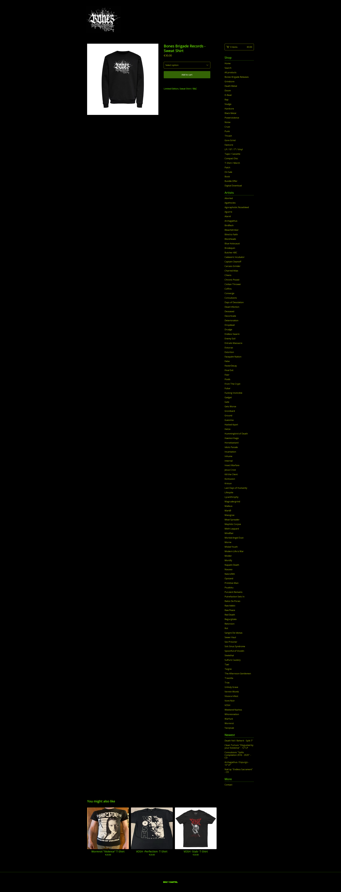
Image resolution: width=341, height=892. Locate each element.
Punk (227, 131)
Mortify (228, 560)
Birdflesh (229, 225)
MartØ (228, 510)
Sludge (228, 104)
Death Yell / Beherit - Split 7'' (239, 740)
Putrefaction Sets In (234, 596)
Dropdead (230, 325)
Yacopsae (229, 727)
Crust (227, 126)
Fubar (227, 388)
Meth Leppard (232, 528)
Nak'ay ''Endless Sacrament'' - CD (239, 771)
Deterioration (231, 320)
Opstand (229, 578)
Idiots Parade (231, 447)
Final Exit (229, 370)
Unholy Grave (231, 687)
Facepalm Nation (233, 356)
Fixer (227, 374)
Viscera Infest (231, 696)
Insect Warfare (232, 465)
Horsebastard (231, 442)
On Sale (228, 172)
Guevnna (229, 420)
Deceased (229, 311)
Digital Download (233, 185)
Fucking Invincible (233, 392)
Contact (228, 784)
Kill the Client (231, 474)
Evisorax (229, 347)
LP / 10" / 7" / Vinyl (234, 149)
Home (228, 63)
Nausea (228, 569)
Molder (228, 555)
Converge (229, 293)
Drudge (228, 329)
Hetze (227, 429)
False (227, 361)
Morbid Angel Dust (234, 537)
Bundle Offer (231, 181)
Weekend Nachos (233, 709)
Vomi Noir (230, 700)
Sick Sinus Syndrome (235, 646)
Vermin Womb (232, 691)
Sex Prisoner (231, 641)
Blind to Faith (231, 234)
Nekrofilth (230, 573)
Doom (228, 90)
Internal (229, 460)
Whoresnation (232, 714)
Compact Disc (231, 158)
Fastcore (229, 144)
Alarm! (228, 216)
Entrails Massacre (233, 343)
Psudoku (229, 587)
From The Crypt (232, 383)
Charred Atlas (231, 270)
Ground (228, 415)
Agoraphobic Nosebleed (237, 207)
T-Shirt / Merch (232, 162)
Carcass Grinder (232, 266)
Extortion (229, 352)
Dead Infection (232, 306)
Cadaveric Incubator (235, 257)
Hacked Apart (231, 424)
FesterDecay (231, 365)
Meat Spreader (232, 519)
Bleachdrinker (232, 229)
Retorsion (229, 623)
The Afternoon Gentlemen (238, 673)
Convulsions (231, 297)
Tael (227, 664)
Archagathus (231, 220)
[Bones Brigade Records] (103, 19)
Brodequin (230, 248)
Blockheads (230, 239)
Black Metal (230, 113)
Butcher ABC (231, 252)
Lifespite (229, 492)
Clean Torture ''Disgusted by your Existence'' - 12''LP (239, 746)
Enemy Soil (230, 338)
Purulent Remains (233, 592)
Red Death (230, 614)
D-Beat (228, 95)
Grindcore (229, 81)
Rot (226, 628)
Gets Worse (230, 406)
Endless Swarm (232, 334)
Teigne (228, 669)
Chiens (228, 275)
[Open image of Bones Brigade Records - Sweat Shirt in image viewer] (122, 79)
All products (230, 72)
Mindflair (229, 533)
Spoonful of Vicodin (234, 650)
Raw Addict (230, 605)
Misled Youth (231, 546)
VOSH (227, 705)
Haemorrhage (232, 438)
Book (227, 176)
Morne (228, 542)
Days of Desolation (234, 302)
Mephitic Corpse (233, 524)
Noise (227, 122)
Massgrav (229, 515)
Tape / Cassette (232, 153)
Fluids (227, 379)
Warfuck (229, 718)
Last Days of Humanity (236, 487)
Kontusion (230, 478)
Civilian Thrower (233, 284)
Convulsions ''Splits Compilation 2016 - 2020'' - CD (238, 755)
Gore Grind (230, 140)
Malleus (228, 506)
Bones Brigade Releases (237, 76)
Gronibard (230, 411)
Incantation (230, 451)
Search (228, 67)
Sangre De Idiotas (233, 632)
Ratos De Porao (232, 601)
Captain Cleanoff (233, 261)
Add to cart (187, 74)
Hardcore (229, 108)
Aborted (229, 198)
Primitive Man (231, 583)
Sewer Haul (230, 637)
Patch (227, 167)
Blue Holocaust (232, 243)
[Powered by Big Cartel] (170, 882)
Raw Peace (230, 610)
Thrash (228, 135)
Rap (226, 99)
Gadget (228, 397)
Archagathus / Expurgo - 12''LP (237, 763)
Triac (227, 682)
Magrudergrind (232, 501)
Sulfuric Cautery (233, 659)
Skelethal (229, 655)
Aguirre (228, 211)
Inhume (228, 456)
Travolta (229, 678)
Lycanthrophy (231, 497)
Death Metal (231, 86)
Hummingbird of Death (236, 433)
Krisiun (228, 483)
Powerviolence (232, 117)
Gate (227, 401)
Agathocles (230, 202)
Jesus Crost (230, 469)
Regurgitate (231, 619)
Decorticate (230, 315)
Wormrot (229, 723)
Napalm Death (232, 564)
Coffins (228, 288)
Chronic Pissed (232, 279)
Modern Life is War (234, 551)
